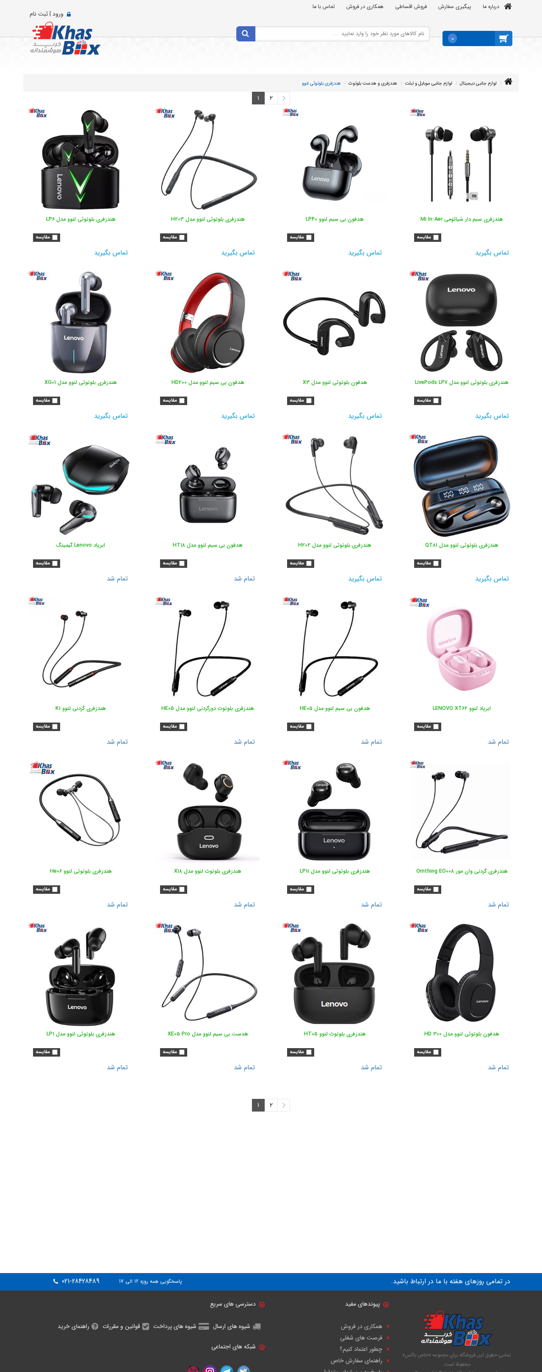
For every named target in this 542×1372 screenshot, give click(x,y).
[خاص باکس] (65, 37)
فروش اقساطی (411, 7)
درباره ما (491, 7)
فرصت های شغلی (361, 1337)
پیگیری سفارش (454, 7)
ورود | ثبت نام (47, 14)
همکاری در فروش (365, 7)
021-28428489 (80, 1281)
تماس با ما (323, 7)
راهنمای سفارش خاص (356, 1360)
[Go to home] (508, 81)
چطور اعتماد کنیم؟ (361, 1349)
